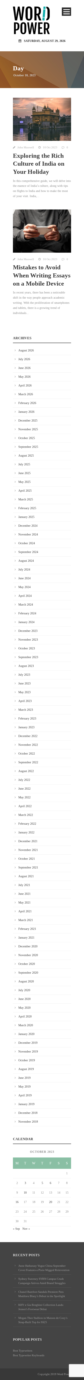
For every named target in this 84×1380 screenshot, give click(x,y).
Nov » (26, 1228)
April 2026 (25, 385)
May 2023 (24, 692)
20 (50, 1202)
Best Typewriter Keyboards (28, 1355)
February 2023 (27, 718)
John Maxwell (25, 147)
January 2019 (26, 1104)
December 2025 (27, 420)
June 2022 (24, 788)
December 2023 (27, 630)
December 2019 (27, 1042)
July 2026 (24, 359)
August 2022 (26, 771)
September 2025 (28, 446)
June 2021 (24, 893)
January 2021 (26, 937)
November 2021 (28, 850)
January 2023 (26, 727)
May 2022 (24, 797)
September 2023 (28, 657)
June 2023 (24, 683)
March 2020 (25, 1025)
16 (17, 1202)
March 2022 (25, 815)
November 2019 (28, 1051)
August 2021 (26, 876)
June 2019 (24, 1077)
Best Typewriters (22, 1350)
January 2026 (26, 411)
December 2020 (27, 946)
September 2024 (28, 552)
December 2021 (27, 841)
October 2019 (26, 1060)
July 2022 (24, 779)
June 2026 (24, 368)
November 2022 (28, 744)
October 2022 (26, 753)
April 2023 (25, 701)
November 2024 (28, 534)
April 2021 (25, 911)
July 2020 (24, 990)
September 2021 (28, 867)
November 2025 (28, 429)
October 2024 (26, 543)
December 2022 (27, 736)
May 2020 (24, 1007)
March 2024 (25, 604)
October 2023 (26, 648)
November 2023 (28, 639)
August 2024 (26, 560)
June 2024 (24, 578)
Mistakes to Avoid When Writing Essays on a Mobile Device (41, 275)
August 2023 (26, 666)
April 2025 (25, 490)
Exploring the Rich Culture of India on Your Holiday (38, 163)
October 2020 (26, 964)
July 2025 (24, 464)
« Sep (16, 1228)
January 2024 (26, 622)
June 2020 (24, 999)
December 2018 (27, 1113)
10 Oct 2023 (50, 147)
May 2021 (24, 902)
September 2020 (28, 972)
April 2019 (25, 1095)
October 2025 (26, 438)
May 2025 (24, 482)
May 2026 (24, 376)
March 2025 (25, 499)
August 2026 (26, 350)
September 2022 (28, 762)
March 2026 (25, 394)
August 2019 (26, 1069)
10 (25, 1192)
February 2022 (27, 823)
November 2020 (28, 955)
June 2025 (24, 473)
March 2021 (25, 920)
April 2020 (25, 1016)
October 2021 (26, 858)
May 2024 (24, 587)
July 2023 (24, 674)
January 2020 (26, 1034)
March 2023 (25, 709)
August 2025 (26, 455)
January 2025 (26, 517)
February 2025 (27, 508)
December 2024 (27, 525)
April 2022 (25, 806)
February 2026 (27, 403)
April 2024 (25, 595)
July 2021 (24, 885)
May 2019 (24, 1086)
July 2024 (24, 569)
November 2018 (28, 1121)
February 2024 (27, 613)
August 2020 (26, 981)
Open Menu (66, 11)
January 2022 (26, 832)
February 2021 (27, 928)
